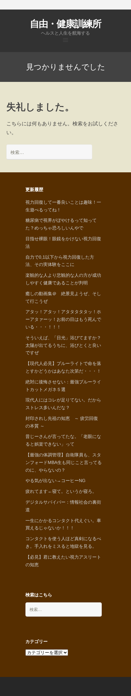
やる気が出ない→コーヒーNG (55, 480)
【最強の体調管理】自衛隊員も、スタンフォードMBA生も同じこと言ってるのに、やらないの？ (63, 462)
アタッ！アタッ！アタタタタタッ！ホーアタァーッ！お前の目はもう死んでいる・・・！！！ (63, 319)
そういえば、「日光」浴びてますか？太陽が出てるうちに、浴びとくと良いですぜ (63, 345)
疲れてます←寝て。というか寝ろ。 (61, 491)
